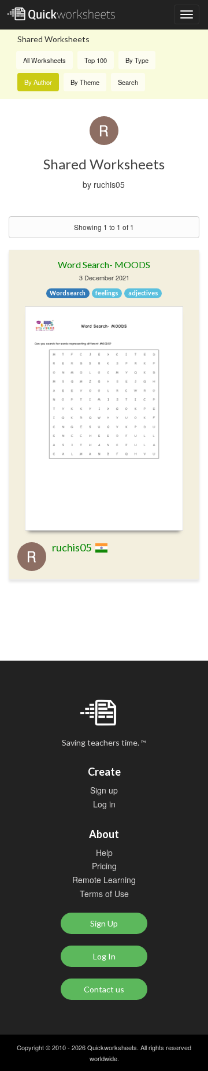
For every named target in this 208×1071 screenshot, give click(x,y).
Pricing (104, 866)
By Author (38, 82)
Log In (104, 956)
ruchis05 (71, 547)
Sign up (104, 790)
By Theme (84, 82)
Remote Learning (104, 879)
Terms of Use (104, 893)
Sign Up (104, 923)
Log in (104, 804)
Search (128, 82)
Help (104, 852)
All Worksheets (44, 60)
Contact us (104, 989)
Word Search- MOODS (104, 264)
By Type (136, 60)
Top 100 (95, 60)
